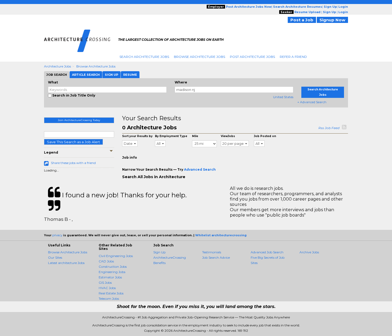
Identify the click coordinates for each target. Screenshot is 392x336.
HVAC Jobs (107, 288)
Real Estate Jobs (111, 293)
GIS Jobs (105, 283)
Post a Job (301, 19)
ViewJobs (228, 136)
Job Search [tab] (56, 75)
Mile (195, 136)
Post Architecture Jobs (252, 57)
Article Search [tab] (86, 75)
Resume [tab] (130, 75)
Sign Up (159, 252)
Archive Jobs (309, 252)
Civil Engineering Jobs (116, 256)
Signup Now (332, 19)
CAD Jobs (106, 261)
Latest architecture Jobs (66, 263)
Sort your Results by (137, 136)
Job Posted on (265, 136)
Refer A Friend (293, 57)
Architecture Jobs (57, 66)
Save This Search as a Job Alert (73, 142)
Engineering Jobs (112, 272)
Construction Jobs (113, 267)
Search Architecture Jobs (144, 57)
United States (283, 97)
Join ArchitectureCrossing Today (79, 120)
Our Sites (55, 257)
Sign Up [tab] (111, 75)
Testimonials (211, 252)
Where (181, 82)
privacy (57, 235)
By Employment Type (171, 136)
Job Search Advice (216, 257)
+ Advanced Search (311, 102)
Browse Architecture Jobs (199, 57)
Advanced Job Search (267, 252)
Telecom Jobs (109, 299)
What (53, 82)
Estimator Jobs (110, 277)
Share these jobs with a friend (73, 163)
